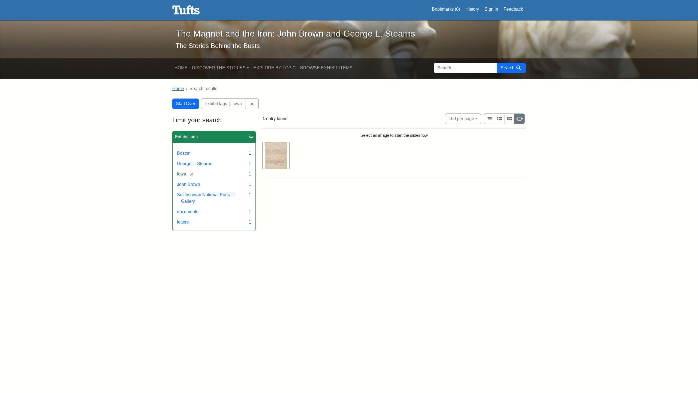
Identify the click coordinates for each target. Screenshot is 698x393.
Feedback (513, 9)
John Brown (188, 184)
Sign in (491, 9)
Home (181, 68)
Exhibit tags (186, 137)
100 (461, 118)
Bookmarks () (446, 9)
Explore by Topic (274, 68)
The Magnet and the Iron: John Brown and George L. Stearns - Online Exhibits (186, 10)
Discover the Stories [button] (219, 68)
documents (187, 211)
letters (183, 222)
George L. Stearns (194, 163)
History (472, 9)
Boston (184, 153)
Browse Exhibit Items (326, 68)
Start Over (185, 103)
